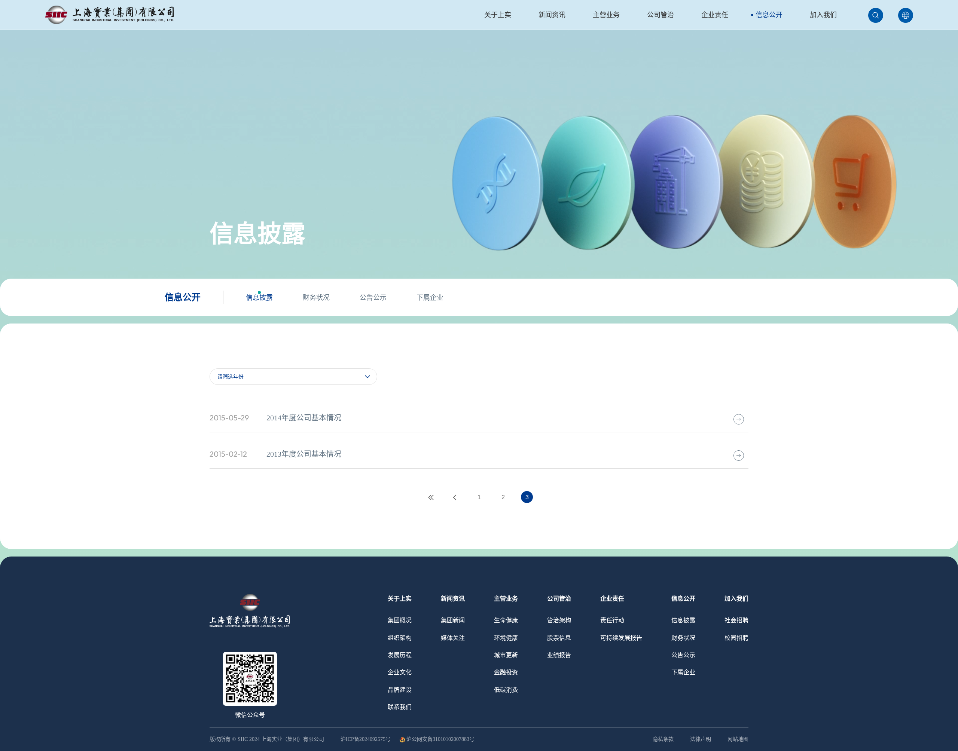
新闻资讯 (552, 15)
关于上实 (497, 15)
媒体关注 (453, 638)
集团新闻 (453, 620)
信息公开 (769, 15)
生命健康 (506, 620)
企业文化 (400, 672)
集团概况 (400, 620)
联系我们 (400, 707)
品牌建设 (400, 690)
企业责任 (714, 15)
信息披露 (259, 297)
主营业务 (606, 15)
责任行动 (612, 620)
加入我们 (823, 15)
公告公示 (373, 297)
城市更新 (506, 655)
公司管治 (660, 15)
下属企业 (430, 297)
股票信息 (559, 638)
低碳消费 (506, 690)
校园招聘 (736, 638)
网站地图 (737, 739)
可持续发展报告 (621, 638)
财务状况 (316, 297)
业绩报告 (559, 655)
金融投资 (506, 672)
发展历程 (400, 655)
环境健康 (506, 638)
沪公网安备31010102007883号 (440, 739)
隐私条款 (663, 739)
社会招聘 (736, 620)
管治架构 (559, 620)
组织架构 (400, 638)
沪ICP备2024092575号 (366, 739)
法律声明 (700, 739)
